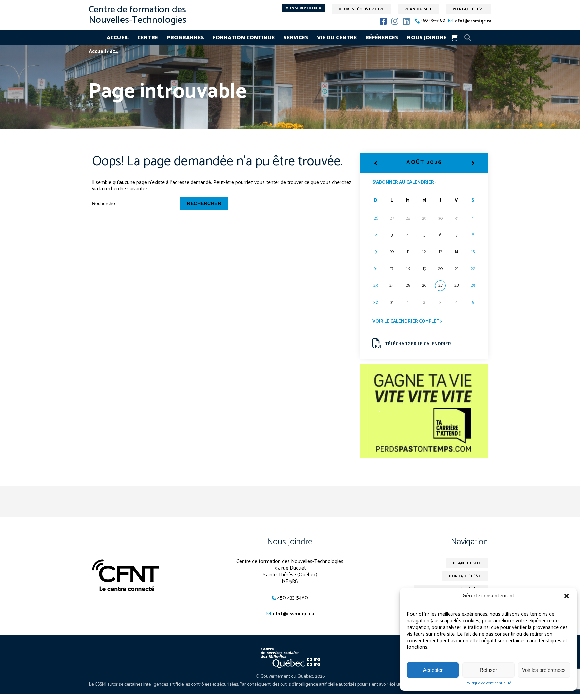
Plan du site (418, 9)
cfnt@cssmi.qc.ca (473, 21)
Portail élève (469, 9)
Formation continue (243, 37)
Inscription (303, 8)
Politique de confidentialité (488, 683)
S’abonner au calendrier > (404, 182)
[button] (566, 596)
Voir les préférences (544, 670)
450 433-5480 (433, 21)
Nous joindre (426, 37)
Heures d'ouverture (361, 9)
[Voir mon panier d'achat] (454, 38)
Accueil (118, 37)
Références (381, 37)
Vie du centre (337, 37)
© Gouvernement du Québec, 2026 (290, 676)
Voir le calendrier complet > (407, 321)
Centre (147, 37)
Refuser (488, 670)
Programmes (185, 37)
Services (295, 37)
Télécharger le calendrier (418, 344)
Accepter (433, 670)
